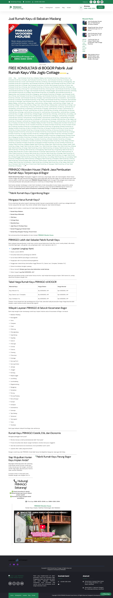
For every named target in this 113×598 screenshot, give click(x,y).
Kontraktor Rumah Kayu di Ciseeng (30, 130)
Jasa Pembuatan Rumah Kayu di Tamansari (56, 99)
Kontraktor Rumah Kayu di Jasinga (66, 132)
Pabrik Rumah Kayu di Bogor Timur (33, 146)
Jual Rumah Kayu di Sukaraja (49, 119)
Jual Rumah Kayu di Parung (16, 117)
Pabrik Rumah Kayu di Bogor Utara (51, 146)
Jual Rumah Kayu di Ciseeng (50, 110)
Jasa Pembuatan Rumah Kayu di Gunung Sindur (42, 89)
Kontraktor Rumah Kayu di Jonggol (17, 133)
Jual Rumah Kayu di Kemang (49, 114)
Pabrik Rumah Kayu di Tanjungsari (45, 164)
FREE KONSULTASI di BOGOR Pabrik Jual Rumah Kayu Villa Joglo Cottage (40, 70)
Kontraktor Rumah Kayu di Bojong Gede (51, 123)
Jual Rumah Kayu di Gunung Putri (32, 112)
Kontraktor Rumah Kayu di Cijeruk (22, 128)
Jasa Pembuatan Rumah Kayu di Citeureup (39, 87)
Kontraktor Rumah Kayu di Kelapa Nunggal (38, 133)
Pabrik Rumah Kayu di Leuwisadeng (64, 157)
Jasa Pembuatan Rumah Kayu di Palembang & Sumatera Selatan (95, 23)
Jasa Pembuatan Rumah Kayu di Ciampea (58, 80)
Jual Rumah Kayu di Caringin (65, 105)
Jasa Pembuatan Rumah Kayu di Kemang (65, 90)
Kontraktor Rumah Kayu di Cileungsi (40, 128)
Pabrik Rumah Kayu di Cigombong (53, 149)
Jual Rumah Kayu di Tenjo (63, 121)
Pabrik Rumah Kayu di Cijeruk (21, 151)
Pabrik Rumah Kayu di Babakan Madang (24, 144)
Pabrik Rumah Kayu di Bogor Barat (43, 144)
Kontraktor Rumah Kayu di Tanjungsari (32, 142)
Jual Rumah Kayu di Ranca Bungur (51, 117)
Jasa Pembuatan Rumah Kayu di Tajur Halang (33, 99)
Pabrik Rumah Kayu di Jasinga (43, 155)
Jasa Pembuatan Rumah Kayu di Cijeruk (61, 83)
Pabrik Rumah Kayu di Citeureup (37, 153)
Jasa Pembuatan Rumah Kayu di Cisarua (59, 85)
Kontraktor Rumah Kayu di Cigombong (49, 126)
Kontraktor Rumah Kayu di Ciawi (57, 124)
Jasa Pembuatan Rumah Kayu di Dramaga (61, 87)
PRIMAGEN (63, 569)
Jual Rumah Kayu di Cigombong (24, 108)
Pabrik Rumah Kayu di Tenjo (62, 164)
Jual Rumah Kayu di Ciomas (21, 110)
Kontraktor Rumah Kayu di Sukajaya (62, 139)
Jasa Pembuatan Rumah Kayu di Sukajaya (31, 98)
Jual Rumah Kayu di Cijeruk (55, 108)
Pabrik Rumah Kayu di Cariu (35, 148)
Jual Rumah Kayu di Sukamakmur (32, 119)
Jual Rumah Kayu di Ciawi (41, 106)
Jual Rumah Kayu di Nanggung (50, 115)
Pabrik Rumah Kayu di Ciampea (51, 148)
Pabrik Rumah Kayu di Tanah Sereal (27, 164)
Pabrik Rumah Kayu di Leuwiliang (45, 157)
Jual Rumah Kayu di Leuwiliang (65, 114)
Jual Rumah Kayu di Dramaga (16, 112)
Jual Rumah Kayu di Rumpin (67, 117)
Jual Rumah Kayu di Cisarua (36, 110)
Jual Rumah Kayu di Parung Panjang (32, 117)
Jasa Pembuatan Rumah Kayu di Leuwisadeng (43, 92)
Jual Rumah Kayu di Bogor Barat (26, 103)
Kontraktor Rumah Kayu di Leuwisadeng (32, 135)
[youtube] (14, 564)
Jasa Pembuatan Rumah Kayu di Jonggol (19, 90)
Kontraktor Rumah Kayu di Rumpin (43, 139)
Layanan (57, 7)
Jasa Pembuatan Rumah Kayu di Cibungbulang (60, 81)
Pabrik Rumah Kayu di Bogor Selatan (62, 144)
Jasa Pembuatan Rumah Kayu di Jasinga (65, 89)
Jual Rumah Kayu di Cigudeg (40, 108)
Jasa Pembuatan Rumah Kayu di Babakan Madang (31, 78)
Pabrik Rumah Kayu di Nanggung (33, 158)
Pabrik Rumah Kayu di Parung (66, 158)
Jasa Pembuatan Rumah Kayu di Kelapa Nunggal (42, 90)
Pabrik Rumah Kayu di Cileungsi (37, 151)
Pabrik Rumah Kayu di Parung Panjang (18, 160)
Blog (63, 7)
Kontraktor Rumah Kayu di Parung (46, 137)
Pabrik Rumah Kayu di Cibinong (17, 149)
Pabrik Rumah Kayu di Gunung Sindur (25, 155)
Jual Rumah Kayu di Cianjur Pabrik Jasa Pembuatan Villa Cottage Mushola (95, 42)
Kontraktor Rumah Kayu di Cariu (21, 124)
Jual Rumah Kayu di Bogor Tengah (61, 103)
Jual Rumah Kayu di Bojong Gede (49, 105)
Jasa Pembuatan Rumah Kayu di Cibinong (36, 81)
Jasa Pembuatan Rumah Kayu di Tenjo (33, 101)
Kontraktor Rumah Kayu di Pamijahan (27, 137)
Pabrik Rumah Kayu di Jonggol (59, 155)
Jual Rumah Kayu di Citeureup (66, 110)
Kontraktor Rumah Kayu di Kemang (58, 133)
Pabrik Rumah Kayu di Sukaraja (40, 162)
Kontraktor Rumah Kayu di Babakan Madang (29, 123)
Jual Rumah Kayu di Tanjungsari (48, 121)
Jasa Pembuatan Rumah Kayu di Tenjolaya (54, 101)
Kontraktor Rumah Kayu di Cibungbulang (28, 126)
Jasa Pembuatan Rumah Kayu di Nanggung (28, 94)
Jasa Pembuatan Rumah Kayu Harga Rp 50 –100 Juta (95, 35)
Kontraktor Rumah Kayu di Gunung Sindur (45, 132)
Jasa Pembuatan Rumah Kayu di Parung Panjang (29, 96)
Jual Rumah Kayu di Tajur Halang (65, 119)
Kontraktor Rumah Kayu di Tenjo (50, 142)
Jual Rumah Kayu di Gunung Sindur (51, 112)
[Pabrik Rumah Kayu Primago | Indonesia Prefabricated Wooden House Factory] (18, 561)
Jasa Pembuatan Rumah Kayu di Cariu (37, 80)
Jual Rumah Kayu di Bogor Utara (31, 105)
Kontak (69, 7)
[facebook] (10, 564)
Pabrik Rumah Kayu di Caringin (20, 148)
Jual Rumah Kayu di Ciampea (27, 106)
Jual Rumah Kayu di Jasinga (67, 112)
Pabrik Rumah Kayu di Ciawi (66, 148)
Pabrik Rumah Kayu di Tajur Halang (57, 162)
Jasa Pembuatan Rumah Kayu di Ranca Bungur (54, 96)
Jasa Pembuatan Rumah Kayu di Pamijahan (50, 94)
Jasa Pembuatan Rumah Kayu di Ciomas (38, 85)
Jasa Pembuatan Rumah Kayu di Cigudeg (40, 83)
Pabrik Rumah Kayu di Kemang (29, 157)
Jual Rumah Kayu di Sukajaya (16, 119)
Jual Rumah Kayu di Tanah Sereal (30, 121)
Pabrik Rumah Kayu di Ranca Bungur (38, 160)
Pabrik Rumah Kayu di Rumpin (55, 160)
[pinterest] (17, 564)
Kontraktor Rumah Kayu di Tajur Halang (58, 140)
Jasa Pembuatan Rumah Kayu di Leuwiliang (20, 92)
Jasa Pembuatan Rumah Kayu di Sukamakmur (54, 98)
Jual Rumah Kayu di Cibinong (56, 106)
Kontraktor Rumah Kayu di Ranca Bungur (23, 139)
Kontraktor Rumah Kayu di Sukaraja (39, 140)
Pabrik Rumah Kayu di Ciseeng (21, 153)
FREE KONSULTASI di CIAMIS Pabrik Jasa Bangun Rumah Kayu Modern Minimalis (94, 57)
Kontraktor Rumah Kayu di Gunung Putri (24, 132)
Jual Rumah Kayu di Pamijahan (66, 115)
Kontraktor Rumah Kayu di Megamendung (54, 135)
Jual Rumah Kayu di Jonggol (16, 114)
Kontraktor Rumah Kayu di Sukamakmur (19, 140)
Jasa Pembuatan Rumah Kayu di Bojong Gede (56, 78)
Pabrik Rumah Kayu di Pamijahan (50, 158)
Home (41, 7)
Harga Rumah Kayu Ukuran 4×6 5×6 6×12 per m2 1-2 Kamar (95, 29)
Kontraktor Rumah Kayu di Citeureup (49, 130)
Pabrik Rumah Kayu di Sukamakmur (23, 162)
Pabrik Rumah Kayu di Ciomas (53, 151)
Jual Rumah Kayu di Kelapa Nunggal (33, 114)
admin (10, 78)
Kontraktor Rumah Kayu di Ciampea (39, 124)
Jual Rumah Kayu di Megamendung (33, 115)
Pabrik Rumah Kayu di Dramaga (54, 153)
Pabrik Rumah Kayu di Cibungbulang (34, 149)
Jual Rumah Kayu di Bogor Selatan (43, 103)
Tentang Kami (49, 7)
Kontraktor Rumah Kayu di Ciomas (59, 128)
